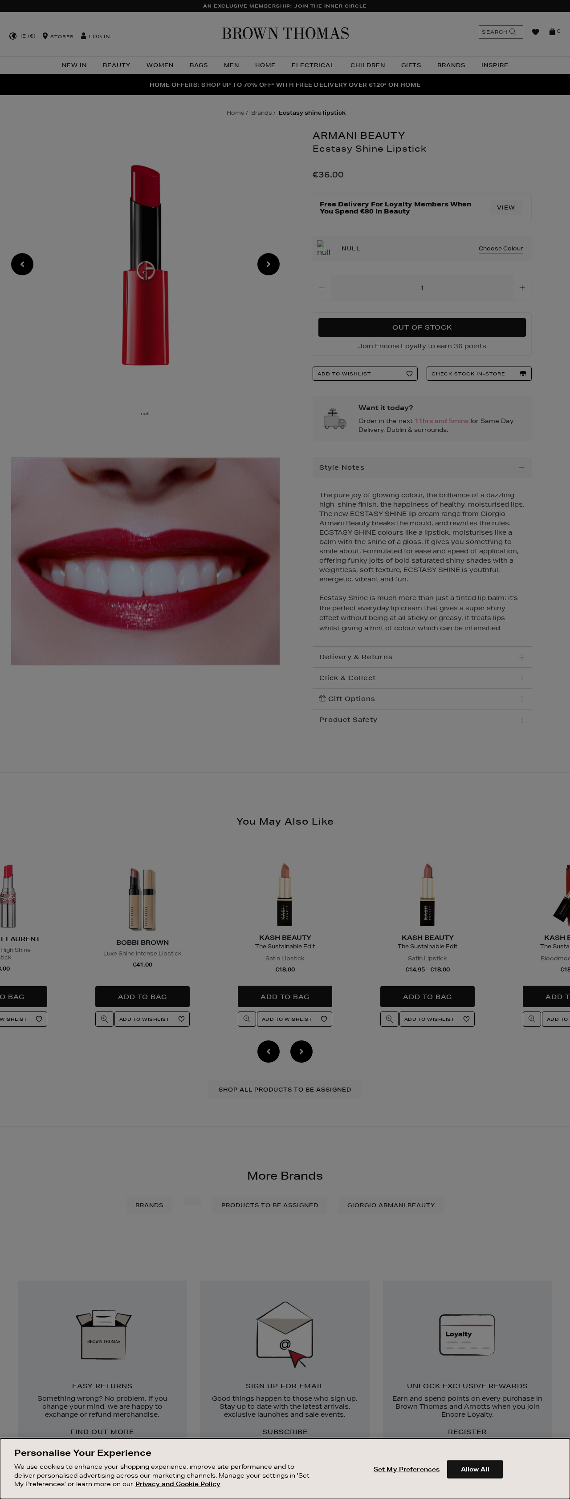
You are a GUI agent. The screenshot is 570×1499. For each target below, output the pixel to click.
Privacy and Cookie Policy (177, 1484)
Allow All (475, 1469)
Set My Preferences (407, 1469)
